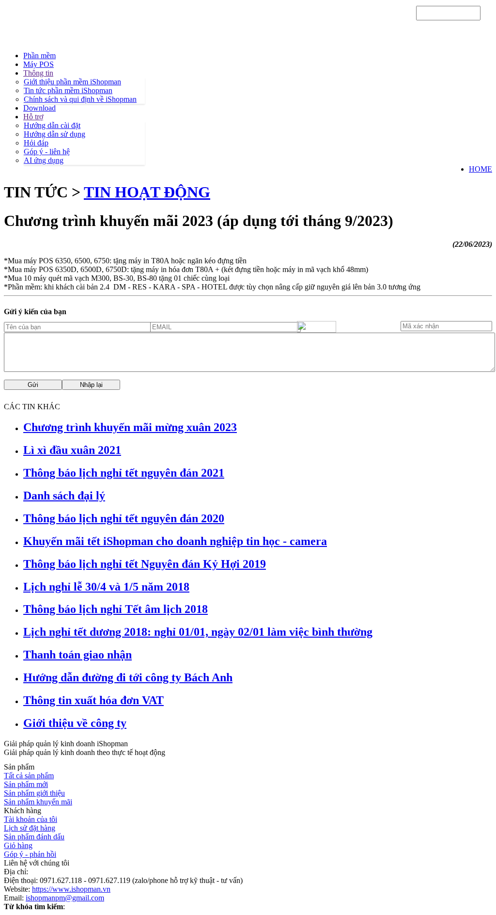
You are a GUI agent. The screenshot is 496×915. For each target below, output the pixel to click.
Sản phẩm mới (26, 784)
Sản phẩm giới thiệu (34, 793)
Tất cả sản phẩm (29, 775)
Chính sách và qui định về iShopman (80, 99)
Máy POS (38, 64)
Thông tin (38, 73)
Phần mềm (39, 55)
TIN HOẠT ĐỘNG (147, 192)
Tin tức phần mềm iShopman (68, 90)
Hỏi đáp (36, 143)
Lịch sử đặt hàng (29, 828)
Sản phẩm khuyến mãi (38, 802)
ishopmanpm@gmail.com (65, 898)
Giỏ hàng (18, 845)
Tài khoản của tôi (30, 819)
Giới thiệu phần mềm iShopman (72, 82)
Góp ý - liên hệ (47, 151)
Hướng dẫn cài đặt (52, 125)
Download (39, 108)
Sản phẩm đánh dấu (34, 837)
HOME (480, 169)
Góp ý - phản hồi (30, 854)
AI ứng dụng (43, 160)
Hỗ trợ (33, 116)
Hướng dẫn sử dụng (54, 134)
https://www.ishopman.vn (71, 889)
